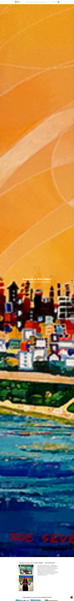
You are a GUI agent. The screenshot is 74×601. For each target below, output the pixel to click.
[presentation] (2, 281)
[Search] (58, 2)
